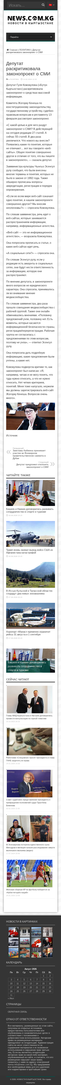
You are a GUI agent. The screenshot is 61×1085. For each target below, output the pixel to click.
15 (43, 983)
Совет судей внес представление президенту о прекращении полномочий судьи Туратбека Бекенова (28, 803)
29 (43, 991)
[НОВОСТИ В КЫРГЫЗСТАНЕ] (30, 23)
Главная (13, 50)
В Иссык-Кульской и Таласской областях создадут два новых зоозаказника (29, 592)
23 (50, 987)
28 (37, 991)
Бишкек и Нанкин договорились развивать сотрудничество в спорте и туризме (30, 510)
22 (43, 987)
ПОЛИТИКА (25, 50)
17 (11, 987)
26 (24, 991)
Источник (11, 435)
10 (11, 983)
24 (11, 991)
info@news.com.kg (23, 1064)
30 (50, 991)
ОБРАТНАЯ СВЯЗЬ (17, 1012)
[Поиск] (43, 5)
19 (24, 987)
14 (37, 983)
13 (31, 983)
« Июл (11, 998)
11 (18, 983)
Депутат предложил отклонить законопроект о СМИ (32, 464)
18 (18, 987)
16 (50, 983)
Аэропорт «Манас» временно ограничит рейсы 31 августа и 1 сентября (28, 633)
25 (18, 991)
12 (24, 983)
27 (31, 991)
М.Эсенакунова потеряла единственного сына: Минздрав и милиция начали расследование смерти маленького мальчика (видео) (30, 848)
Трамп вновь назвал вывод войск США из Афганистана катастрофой (29, 551)
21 (37, 987)
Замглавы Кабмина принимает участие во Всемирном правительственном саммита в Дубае (29, 453)
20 (31, 987)
